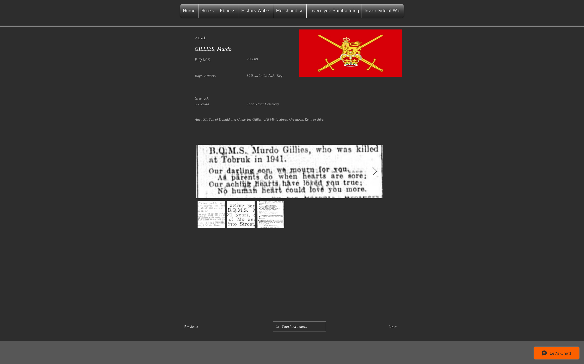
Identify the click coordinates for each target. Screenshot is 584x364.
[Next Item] (374, 171)
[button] (210, 38)
